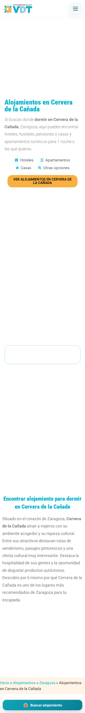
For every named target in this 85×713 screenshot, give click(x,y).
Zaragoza (47, 682)
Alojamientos (24, 682)
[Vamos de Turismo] (18, 9)
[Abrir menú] (75, 9)
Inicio (4, 682)
